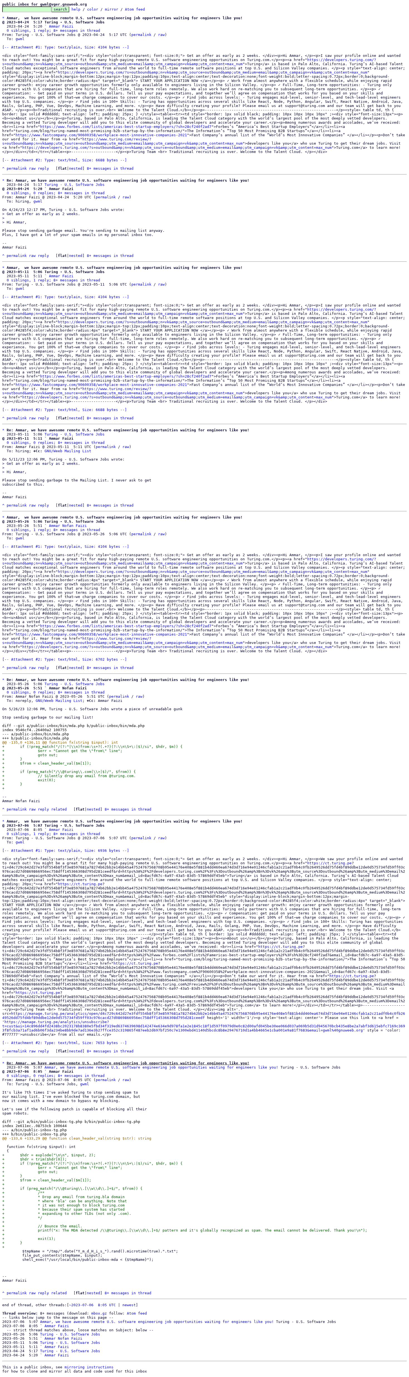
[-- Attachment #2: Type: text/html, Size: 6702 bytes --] (64, 659)
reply (43, 168)
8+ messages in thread (110, 168)
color (92, 9)
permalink (141, 35)
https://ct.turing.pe (329, 863)
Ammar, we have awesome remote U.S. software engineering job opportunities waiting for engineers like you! (161, 1067)
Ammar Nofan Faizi (68, 526)
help (76, 9)
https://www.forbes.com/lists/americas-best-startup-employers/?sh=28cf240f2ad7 (125, 127)
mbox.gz (99, 1313)
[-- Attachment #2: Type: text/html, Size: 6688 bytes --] (64, 160)
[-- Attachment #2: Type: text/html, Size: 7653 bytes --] (64, 1043)
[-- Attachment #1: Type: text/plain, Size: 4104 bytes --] (65, 47)
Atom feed (135, 9)
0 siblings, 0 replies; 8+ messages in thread (56, 193)
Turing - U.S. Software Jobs (75, 185)
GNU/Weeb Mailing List (68, 451)
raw (161, 35)
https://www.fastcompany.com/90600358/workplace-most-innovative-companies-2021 (101, 135)
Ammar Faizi (61, 26)
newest (129, 1305)
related (59, 809)
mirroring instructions (89, 1367)
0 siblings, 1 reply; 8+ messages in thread (53, 30)
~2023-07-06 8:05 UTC (92, 1305)
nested (75, 168)
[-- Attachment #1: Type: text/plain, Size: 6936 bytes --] (65, 850)
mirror (111, 9)
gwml (20, 39)
